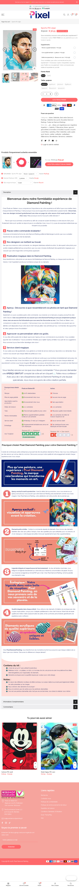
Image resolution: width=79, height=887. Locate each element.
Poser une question (47, 113)
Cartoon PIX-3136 (7, 772)
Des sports (56, 120)
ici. (54, 373)
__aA (49, 125)
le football (60, 129)
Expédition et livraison (48, 808)
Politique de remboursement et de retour (54, 805)
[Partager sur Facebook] (42, 140)
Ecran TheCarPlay (46, 815)
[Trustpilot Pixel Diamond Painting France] (33, 434)
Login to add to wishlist (51, 144)
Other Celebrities (61, 132)
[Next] (35, 49)
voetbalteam (66, 134)
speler (73, 132)
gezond (71, 127)
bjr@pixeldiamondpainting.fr (42, 6)
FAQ (42, 818)
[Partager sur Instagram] (6, 823)
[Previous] (5, 49)
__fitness (54, 125)
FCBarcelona (59, 127)
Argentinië (73, 125)
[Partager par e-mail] (53, 140)
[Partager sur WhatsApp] (56, 140)
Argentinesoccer (64, 125)
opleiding (52, 132)
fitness (66, 127)
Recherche (44, 795)
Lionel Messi (45, 132)
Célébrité (50, 120)
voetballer (58, 134)
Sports (47, 134)
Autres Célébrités (54, 117)
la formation (53, 129)
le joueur (67, 129)
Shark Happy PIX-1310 (48, 772)
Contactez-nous (46, 798)
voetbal (52, 134)
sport (42, 134)
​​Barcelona (62, 136)
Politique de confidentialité (49, 802)
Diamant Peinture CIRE (10, 178)
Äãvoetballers (53, 136)
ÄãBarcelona (45, 136)
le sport (73, 129)
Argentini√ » (44, 127)
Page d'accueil (5, 21)
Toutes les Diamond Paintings (56, 122)
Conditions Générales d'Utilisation (51, 811)
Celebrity (52, 127)
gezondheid (45, 129)
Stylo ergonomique (10, 182)
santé (69, 132)
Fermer (2, 2)
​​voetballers (69, 136)
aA (58, 125)
